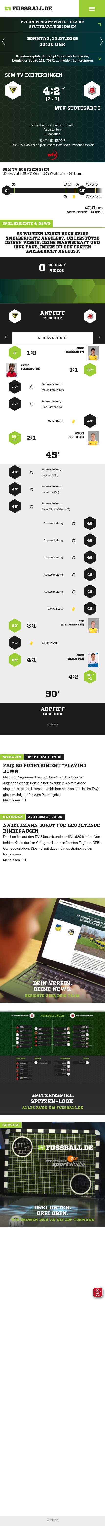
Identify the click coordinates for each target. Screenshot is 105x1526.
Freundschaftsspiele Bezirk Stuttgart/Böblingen (52, 24)
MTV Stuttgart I (77, 108)
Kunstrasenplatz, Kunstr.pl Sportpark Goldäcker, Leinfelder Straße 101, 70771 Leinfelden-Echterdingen (52, 58)
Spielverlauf (53, 338)
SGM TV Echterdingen (34, 75)
